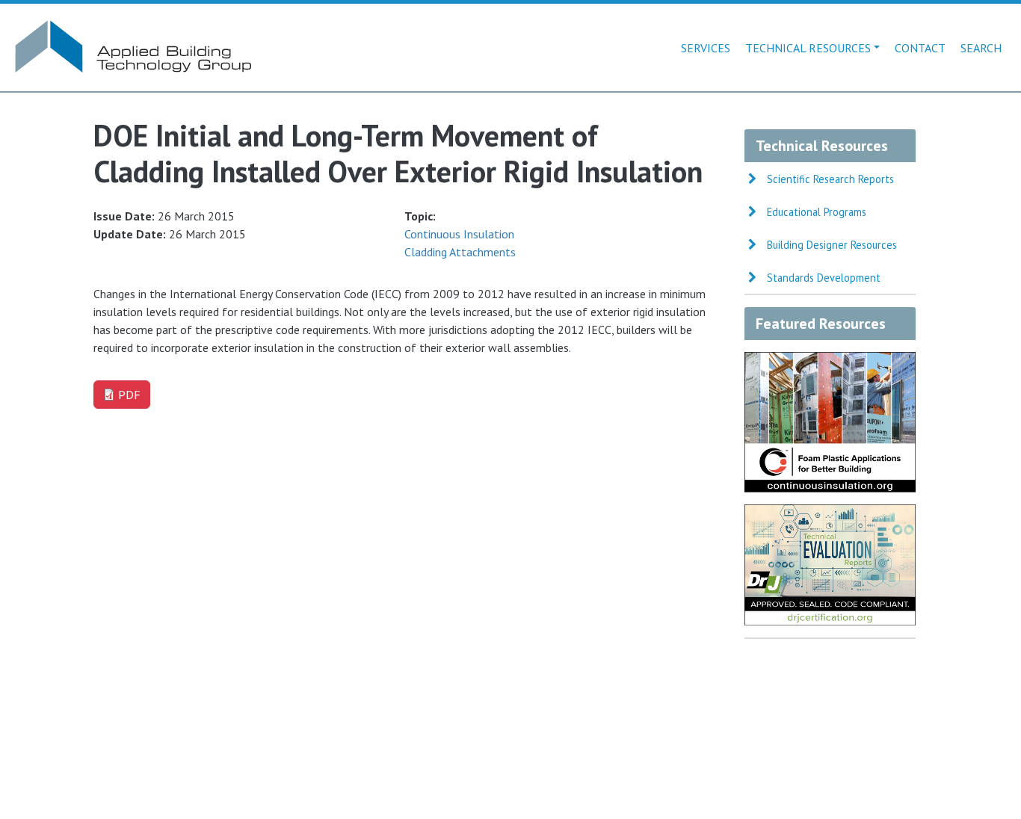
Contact (920, 47)
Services (705, 47)
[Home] (131, 26)
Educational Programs (816, 212)
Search (981, 47)
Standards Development (823, 278)
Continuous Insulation (459, 233)
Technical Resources (808, 47)
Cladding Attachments (460, 251)
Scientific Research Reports (830, 179)
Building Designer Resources (832, 245)
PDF (129, 394)
